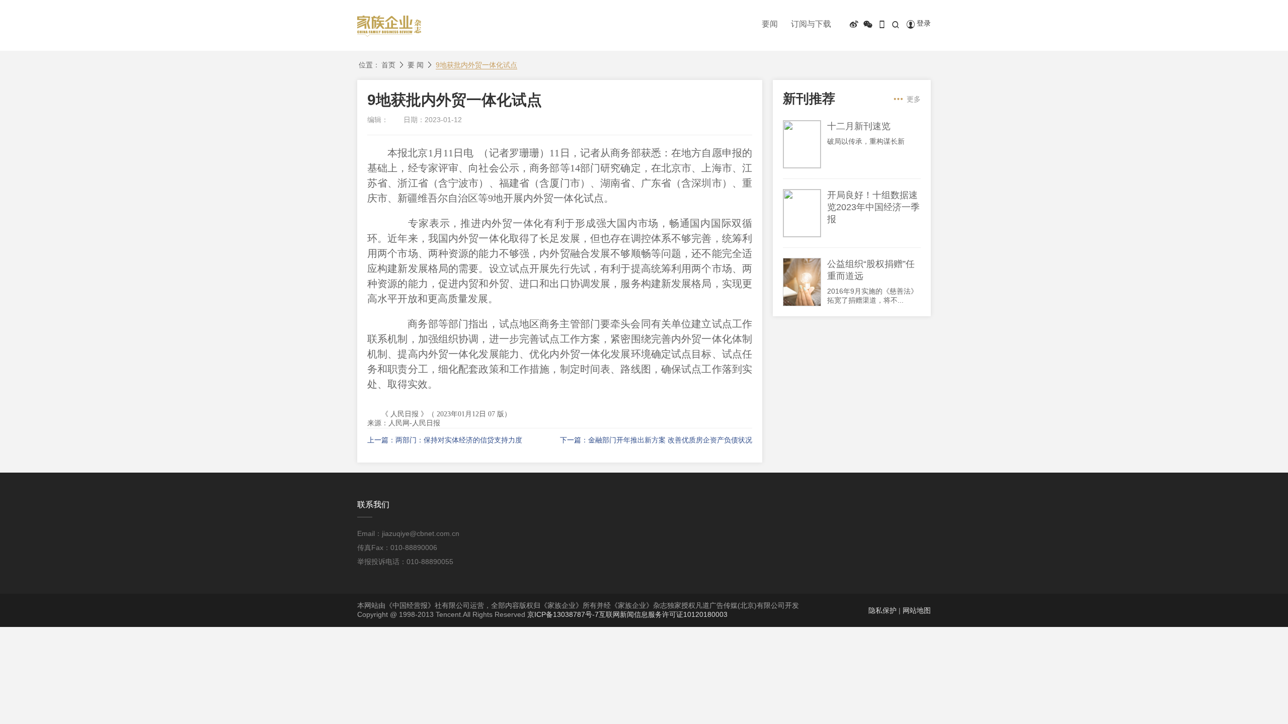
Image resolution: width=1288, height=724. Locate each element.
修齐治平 (929, 41)
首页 (388, 65)
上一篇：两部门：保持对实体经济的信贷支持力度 (444, 440)
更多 (914, 99)
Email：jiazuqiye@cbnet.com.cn (408, 533)
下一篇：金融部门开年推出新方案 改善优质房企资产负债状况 (656, 440)
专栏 (896, 41)
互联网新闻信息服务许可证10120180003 (663, 614)
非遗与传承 (858, 41)
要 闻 (416, 65)
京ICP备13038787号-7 (563, 614)
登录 (924, 23)
